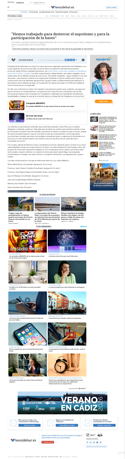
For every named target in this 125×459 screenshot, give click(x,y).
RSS (61, 456)
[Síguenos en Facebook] (100, 442)
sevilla (67, 16)
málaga (73, 16)
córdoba (90, 16)
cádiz (62, 16)
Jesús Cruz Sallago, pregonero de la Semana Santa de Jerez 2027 (107, 154)
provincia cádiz (54, 16)
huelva (78, 16)
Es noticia (24, 12)
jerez (46, 16)
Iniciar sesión (111, 7)
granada (84, 16)
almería (112, 16)
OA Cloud (74, 456)
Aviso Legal (44, 456)
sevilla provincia (103, 16)
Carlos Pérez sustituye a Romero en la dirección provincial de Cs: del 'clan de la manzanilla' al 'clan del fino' (52, 49)
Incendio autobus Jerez (46, 12)
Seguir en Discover (40, 2)
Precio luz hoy (33, 12)
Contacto (37, 456)
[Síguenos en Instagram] (90, 442)
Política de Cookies (53, 456)
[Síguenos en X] (87, 442)
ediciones (10, 19)
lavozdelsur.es (26, 60)
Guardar (79, 59)
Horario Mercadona (61, 12)
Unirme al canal (29, 425)
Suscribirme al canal (67, 425)
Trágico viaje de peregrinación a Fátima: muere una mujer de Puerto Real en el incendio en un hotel (20, 217)
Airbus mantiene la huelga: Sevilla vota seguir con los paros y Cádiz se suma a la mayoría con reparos (72, 216)
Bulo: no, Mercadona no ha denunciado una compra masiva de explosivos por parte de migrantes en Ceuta (107, 128)
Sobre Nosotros (29, 456)
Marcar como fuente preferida (97, 446)
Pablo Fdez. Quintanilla (42, 223)
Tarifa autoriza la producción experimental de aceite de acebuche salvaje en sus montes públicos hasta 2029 (107, 137)
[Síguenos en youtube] (97, 442)
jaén (96, 16)
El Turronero (73, 12)
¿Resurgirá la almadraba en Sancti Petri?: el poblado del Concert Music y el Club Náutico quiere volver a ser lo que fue (108, 120)
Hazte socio (48, 442)
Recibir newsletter (104, 425)
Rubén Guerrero (13, 223)
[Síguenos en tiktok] (94, 442)
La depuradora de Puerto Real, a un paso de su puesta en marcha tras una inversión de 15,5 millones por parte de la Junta (47, 217)
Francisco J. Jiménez (67, 221)
